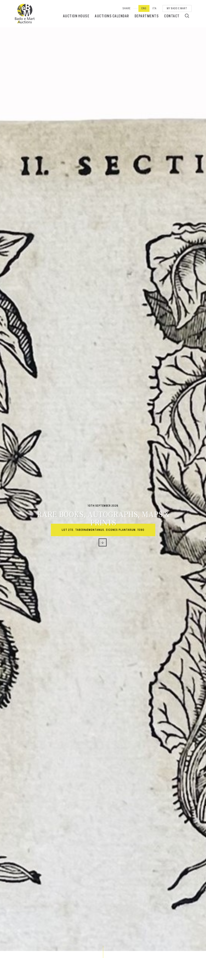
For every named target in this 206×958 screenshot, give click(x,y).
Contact (172, 16)
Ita (154, 8)
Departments (147, 16)
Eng (143, 8)
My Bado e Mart (177, 8)
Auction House (76, 16)
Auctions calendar (112, 16)
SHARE (127, 8)
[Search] (187, 15)
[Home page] (24, 14)
